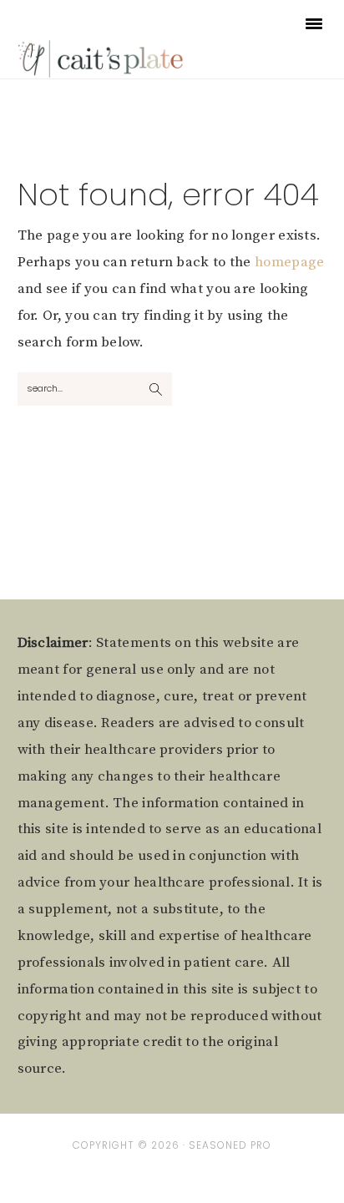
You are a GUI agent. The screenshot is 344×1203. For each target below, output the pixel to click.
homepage (289, 262)
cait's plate (102, 58)
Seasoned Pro (230, 1145)
